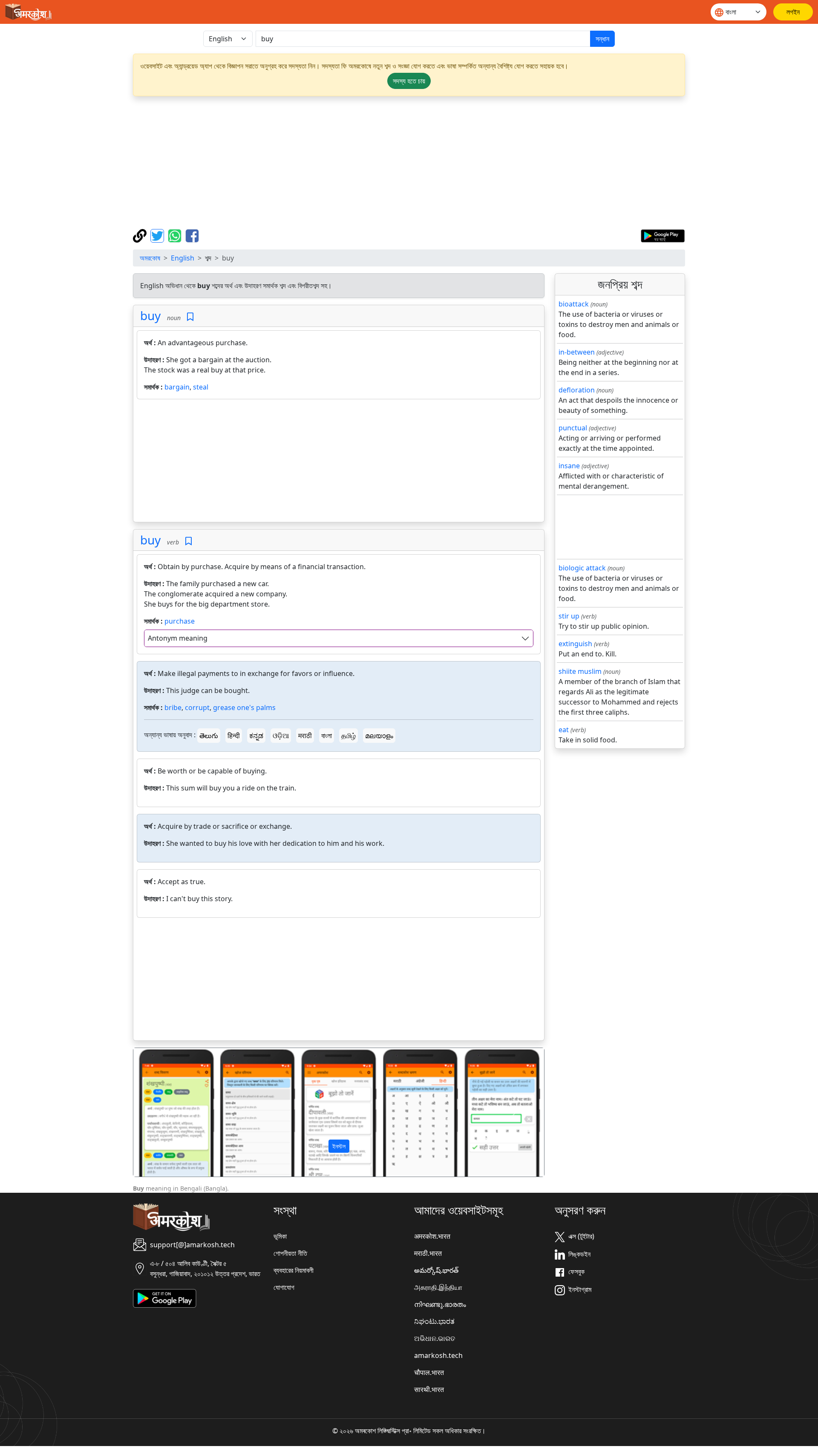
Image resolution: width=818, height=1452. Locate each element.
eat (564, 729)
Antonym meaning (177, 638)
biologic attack (582, 568)
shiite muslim (580, 671)
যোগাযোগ (284, 1287)
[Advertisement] (409, 162)
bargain (177, 387)
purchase (179, 621)
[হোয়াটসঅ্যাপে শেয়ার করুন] (176, 235)
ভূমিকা (280, 1236)
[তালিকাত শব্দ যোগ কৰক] (190, 317)
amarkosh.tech (438, 1355)
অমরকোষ (150, 258)
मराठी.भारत (428, 1253)
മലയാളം (379, 735)
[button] (164, 1112)
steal (200, 387)
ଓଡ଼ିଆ (281, 735)
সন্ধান (602, 38)
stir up (569, 616)
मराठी (305, 735)
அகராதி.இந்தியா (438, 1287)
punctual (573, 427)
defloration (577, 390)
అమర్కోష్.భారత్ (436, 1270)
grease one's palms (244, 707)
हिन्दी (234, 735)
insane (569, 465)
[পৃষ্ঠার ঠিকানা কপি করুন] (141, 235)
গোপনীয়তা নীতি (290, 1253)
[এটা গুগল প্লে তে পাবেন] (662, 235)
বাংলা (326, 735)
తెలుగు (208, 735)
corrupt (197, 707)
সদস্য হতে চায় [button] (409, 81)
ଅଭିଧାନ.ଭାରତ (434, 1338)
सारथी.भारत (429, 1389)
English (182, 258)
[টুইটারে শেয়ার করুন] (158, 235)
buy (150, 315)
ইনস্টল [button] (339, 1146)
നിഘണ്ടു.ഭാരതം (440, 1304)
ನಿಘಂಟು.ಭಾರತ (434, 1321)
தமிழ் (348, 735)
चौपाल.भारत (429, 1372)
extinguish (575, 643)
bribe (172, 707)
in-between (577, 352)
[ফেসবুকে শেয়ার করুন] (192, 235)
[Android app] (164, 1298)
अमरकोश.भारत (432, 1236)
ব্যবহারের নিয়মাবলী (294, 1270)
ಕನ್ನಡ (256, 735)
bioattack (574, 304)
